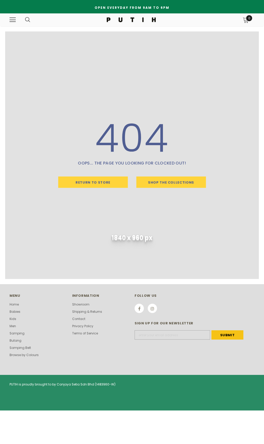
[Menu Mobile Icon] (13, 20)
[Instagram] (152, 308)
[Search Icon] (27, 19)
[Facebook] (139, 308)
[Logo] (131, 19)
